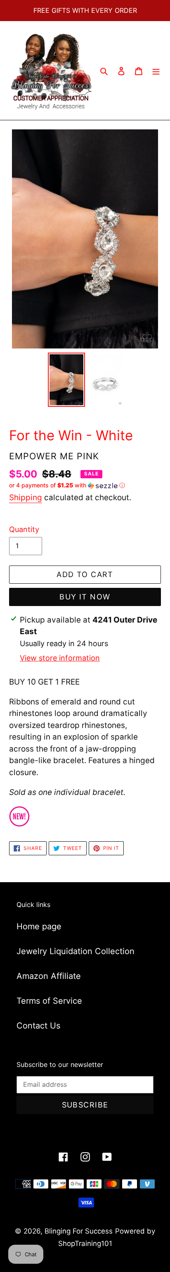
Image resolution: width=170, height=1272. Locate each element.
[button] (67, 485)
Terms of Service (49, 1001)
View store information (60, 658)
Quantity (24, 529)
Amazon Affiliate (49, 976)
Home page (39, 926)
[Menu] (156, 70)
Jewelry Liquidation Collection (76, 951)
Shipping (25, 497)
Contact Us (38, 1026)
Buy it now (84, 596)
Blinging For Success (79, 1231)
